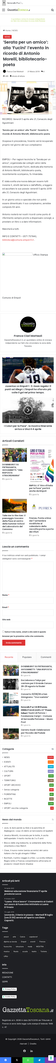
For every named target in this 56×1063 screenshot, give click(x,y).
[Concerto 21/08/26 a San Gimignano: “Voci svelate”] (11, 698)
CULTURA (8, 771)
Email (5, 607)
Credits (33, 1044)
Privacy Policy (10, 989)
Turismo (43, 951)
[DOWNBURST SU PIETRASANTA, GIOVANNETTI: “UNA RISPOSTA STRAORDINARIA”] (14, 455)
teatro (34, 951)
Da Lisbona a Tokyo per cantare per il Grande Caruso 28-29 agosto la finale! (36, 683)
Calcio (22, 937)
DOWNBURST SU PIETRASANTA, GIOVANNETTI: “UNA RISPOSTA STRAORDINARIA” (12, 470)
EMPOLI (7, 803)
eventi (32, 942)
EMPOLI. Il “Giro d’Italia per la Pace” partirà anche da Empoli (41, 488)
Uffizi (6, 956)
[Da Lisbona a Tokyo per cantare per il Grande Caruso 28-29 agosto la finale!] (11, 684)
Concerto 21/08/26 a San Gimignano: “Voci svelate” (35, 696)
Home (8, 30)
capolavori (33, 937)
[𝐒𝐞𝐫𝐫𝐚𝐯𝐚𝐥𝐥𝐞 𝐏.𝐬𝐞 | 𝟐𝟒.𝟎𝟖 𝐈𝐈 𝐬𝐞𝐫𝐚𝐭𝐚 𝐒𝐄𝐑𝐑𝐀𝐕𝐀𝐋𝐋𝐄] (11, 710)
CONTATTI (7, 977)
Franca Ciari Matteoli (15, 71)
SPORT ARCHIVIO (12, 785)
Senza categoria (11, 789)
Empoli (23, 942)
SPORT (7, 776)
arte (14, 937)
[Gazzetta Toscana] (28, 19)
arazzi (6, 937)
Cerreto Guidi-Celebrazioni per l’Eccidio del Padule (35, 731)
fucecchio (8, 946)
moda (30, 946)
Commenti (46, 657)
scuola (25, 951)
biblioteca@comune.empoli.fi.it (18, 239)
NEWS (15, 30)
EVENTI (7, 762)
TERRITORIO (10, 780)
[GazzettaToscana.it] (18, 10)
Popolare (27, 657)
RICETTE (8, 799)
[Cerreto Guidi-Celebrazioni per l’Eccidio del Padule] (11, 733)
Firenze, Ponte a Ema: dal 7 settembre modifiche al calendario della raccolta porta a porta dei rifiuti (41, 525)
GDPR (5, 981)
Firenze (42, 942)
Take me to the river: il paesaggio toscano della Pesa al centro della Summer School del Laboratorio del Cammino (13, 522)
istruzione (20, 946)
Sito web (6, 619)
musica (6, 951)
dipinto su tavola (10, 942)
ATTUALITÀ (9, 766)
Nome (5, 595)
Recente (9, 657)
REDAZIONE (7, 973)
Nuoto (15, 951)
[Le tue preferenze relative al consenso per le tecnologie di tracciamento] (51, 1058)
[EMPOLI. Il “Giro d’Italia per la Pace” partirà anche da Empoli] (41, 465)
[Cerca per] (52, 11)
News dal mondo (12, 819)
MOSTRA (40, 946)
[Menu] (3, 11)
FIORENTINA (10, 794)
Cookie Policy (10, 997)
